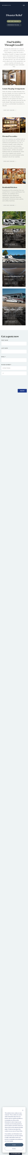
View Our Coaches (13, 21)
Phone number (6, 364)
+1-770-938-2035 (15, 1153)
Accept (14, 1144)
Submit (22, 390)
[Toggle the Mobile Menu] (24, 5)
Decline (14, 1148)
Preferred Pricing (13, 24)
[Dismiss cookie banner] (22, 1110)
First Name (4, 340)
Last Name (4, 348)
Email (3, 356)
